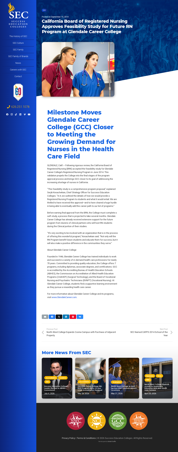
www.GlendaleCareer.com (64, 297)
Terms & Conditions (86, 438)
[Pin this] (73, 317)
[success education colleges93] (97, 421)
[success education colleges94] (118, 421)
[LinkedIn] (20, 114)
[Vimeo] (25, 114)
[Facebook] (7, 114)
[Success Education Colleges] (18, 14)
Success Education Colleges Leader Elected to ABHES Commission (56, 388)
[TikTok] (16, 114)
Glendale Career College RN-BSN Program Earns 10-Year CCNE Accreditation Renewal (90, 388)
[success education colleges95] (76, 421)
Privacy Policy (68, 438)
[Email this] (45, 317)
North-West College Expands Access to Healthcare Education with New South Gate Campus (156, 387)
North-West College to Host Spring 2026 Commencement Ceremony (124, 388)
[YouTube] (29, 114)
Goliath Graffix (112, 441)
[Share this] (52, 317)
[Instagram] (11, 114)
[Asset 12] (139, 421)
